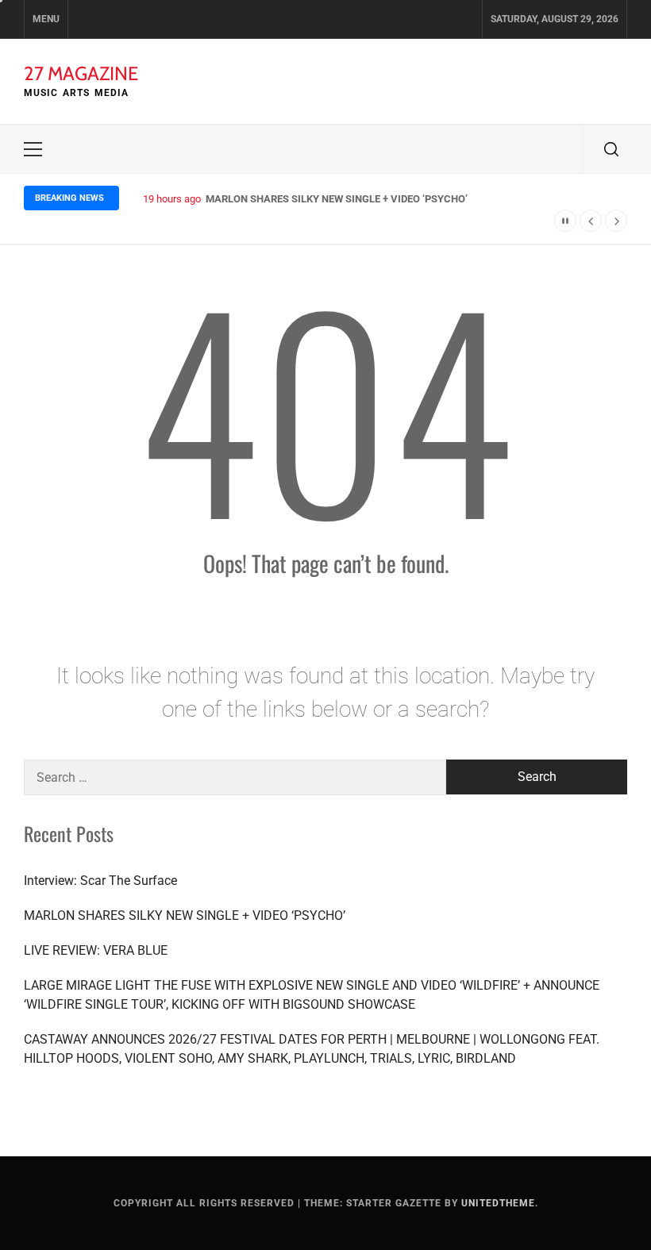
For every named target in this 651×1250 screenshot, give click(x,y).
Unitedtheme (498, 1203)
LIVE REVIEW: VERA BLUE (96, 950)
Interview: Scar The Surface (100, 880)
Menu (46, 19)
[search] (611, 149)
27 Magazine (81, 73)
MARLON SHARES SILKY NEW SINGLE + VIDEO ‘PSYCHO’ (337, 199)
